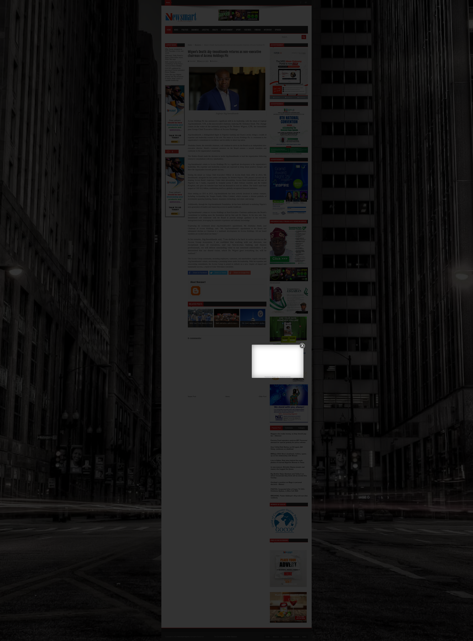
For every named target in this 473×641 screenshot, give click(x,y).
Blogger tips (275, 377)
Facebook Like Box (285, 377)
